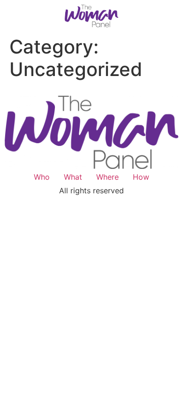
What (73, 177)
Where (107, 177)
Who (42, 177)
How (141, 177)
